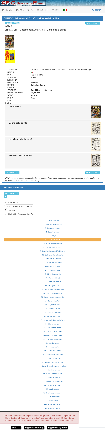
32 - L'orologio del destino (53, 339)
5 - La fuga (52, 236)
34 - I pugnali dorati (52, 347)
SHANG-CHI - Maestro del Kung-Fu (79, 69)
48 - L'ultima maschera (52, 400)
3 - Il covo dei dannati (52, 228)
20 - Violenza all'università (52, 293)
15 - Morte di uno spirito (52, 274)
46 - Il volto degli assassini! (52, 393)
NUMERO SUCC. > (93, 23)
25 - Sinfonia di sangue (52, 312)
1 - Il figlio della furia (53, 220)
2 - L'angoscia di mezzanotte (52, 224)
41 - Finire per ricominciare (52, 374)
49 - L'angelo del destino (52, 404)
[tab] (52, 112)
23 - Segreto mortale (52, 305)
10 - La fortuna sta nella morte (52, 255)
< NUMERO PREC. (12, 23)
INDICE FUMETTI (11, 194)
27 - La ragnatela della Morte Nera (53, 320)
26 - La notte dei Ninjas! (52, 316)
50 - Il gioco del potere (52, 408)
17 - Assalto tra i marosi (52, 282)
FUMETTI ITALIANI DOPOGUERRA (44, 69)
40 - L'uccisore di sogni (53, 370)
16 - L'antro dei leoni (52, 278)
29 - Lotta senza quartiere (52, 328)
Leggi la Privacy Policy (57, 427)
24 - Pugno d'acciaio (52, 308)
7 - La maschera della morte (52, 243)
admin (97, 9)
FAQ (31, 9)
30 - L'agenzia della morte (53, 331)
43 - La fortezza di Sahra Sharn (52, 381)
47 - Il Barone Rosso (52, 397)
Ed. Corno (61, 69)
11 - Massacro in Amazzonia (52, 259)
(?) (15, 97)
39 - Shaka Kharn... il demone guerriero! (52, 366)
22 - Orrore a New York (52, 301)
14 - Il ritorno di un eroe (52, 270)
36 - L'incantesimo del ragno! (53, 354)
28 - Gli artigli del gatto (52, 324)
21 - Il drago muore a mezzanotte (52, 297)
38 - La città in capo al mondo (52, 362)
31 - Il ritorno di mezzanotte (52, 335)
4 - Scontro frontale (52, 232)
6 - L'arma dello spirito (52, 239)
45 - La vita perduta (52, 389)
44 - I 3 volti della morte (52, 385)
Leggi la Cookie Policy (34, 427)
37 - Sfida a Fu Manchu (52, 358)
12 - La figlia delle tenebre (52, 262)
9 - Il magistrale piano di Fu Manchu (52, 251)
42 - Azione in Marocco (53, 377)
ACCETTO (16, 427)
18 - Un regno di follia (52, 285)
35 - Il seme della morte (52, 351)
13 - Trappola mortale (52, 266)
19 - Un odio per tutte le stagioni (52, 289)
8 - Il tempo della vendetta (52, 247)
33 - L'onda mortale (52, 343)
